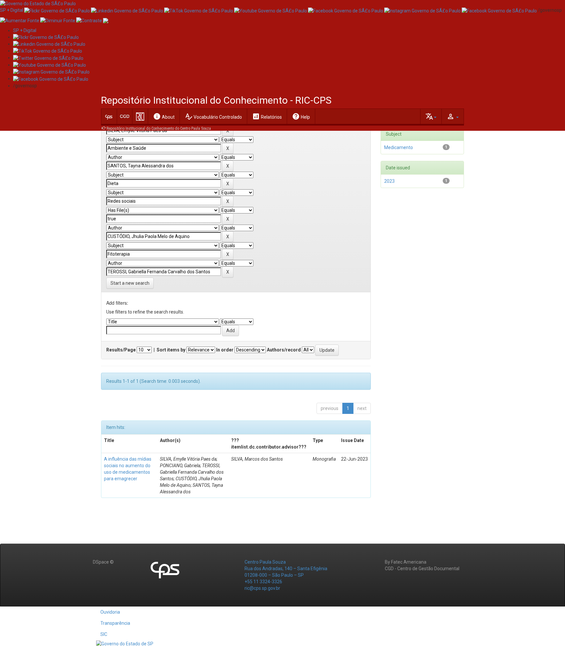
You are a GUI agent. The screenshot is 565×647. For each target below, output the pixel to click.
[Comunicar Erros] (105, 20)
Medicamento (398, 147)
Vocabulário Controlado (213, 116)
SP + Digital (11, 10)
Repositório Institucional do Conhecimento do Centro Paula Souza (159, 128)
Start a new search (130, 283)
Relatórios (267, 116)
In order (224, 349)
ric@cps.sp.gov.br (262, 588)
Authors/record (284, 349)
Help (301, 116)
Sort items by (171, 349)
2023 (389, 181)
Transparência (115, 623)
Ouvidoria (110, 612)
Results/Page (121, 349)
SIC (103, 634)
